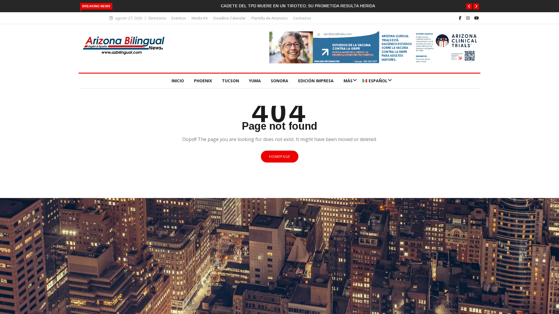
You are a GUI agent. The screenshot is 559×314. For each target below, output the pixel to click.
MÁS (348, 80)
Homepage (279, 156)
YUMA (255, 80)
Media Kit (200, 18)
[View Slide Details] (374, 62)
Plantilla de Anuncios (269, 18)
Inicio (177, 80)
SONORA (279, 80)
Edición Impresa (316, 80)
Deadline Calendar (229, 18)
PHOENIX (203, 80)
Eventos (178, 18)
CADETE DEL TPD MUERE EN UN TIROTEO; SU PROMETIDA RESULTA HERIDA (298, 5)
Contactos (302, 18)
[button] (469, 6)
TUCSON (230, 80)
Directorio (157, 18)
